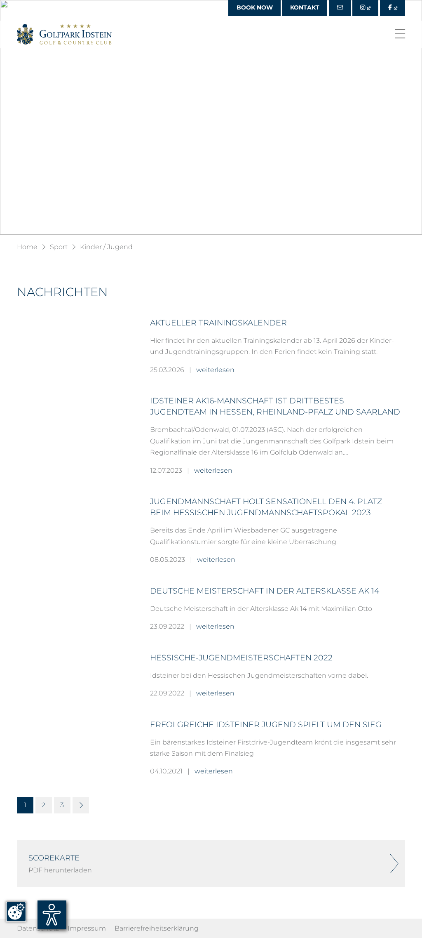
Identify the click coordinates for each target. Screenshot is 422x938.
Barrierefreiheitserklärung (157, 928)
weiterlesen (215, 369)
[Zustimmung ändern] (16, 912)
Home (27, 247)
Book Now (255, 7)
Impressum (87, 928)
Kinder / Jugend (106, 247)
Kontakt (304, 7)
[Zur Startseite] (64, 34)
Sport (59, 247)
